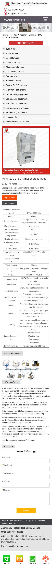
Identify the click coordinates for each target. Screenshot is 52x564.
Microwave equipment (15, 89)
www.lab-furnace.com (14, 19)
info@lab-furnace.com (17, 13)
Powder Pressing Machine (17, 121)
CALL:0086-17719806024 (13, 531)
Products (12, 35)
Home (4, 35)
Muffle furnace (12, 53)
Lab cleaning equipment (16, 98)
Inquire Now (9, 197)
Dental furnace (12, 57)
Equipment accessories (16, 103)
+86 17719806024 (15, 9)
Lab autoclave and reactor (17, 107)
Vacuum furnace (13, 62)
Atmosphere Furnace (26, 35)
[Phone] (6, 558)
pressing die (11, 117)
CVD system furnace (15, 71)
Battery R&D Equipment (16, 85)
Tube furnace (12, 48)
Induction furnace (13, 80)
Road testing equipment (16, 112)
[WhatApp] (32, 558)
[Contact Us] (45, 558)
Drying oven (11, 76)
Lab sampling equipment (17, 94)
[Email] (19, 558)
